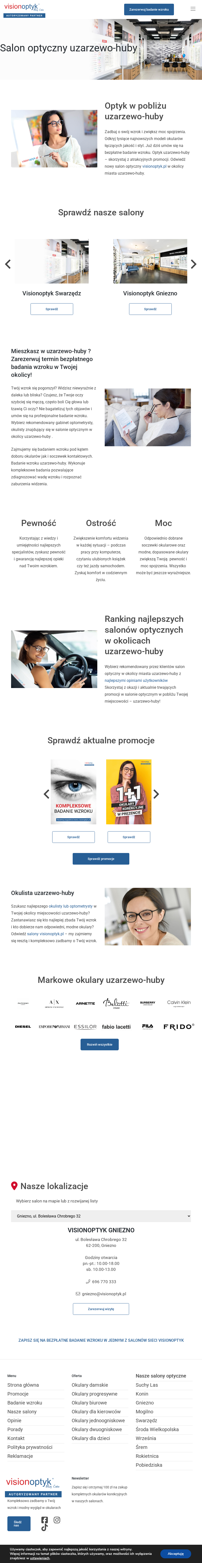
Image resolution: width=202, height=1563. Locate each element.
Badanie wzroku (24, 1403)
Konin (142, 1394)
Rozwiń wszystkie (99, 1044)
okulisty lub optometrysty (71, 906)
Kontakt (16, 1438)
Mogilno (144, 1412)
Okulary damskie (90, 1385)
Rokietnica (147, 1456)
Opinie (14, 1420)
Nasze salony (21, 1412)
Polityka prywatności (29, 1447)
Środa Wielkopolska (157, 1429)
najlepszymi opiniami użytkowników (136, 680)
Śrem (142, 1447)
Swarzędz (146, 1420)
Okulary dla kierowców (96, 1412)
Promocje (18, 1394)
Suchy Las (147, 1385)
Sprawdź (52, 309)
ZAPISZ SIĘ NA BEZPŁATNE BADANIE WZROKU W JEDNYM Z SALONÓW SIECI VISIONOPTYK (101, 1340)
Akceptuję (176, 1553)
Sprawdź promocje (101, 859)
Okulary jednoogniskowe (98, 1420)
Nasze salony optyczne (161, 1376)
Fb (45, 1520)
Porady (15, 1429)
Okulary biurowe (89, 1403)
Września (146, 1438)
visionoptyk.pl (154, 166)
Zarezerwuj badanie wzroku (149, 9)
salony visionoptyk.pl (45, 934)
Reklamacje (20, 1456)
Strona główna (23, 1385)
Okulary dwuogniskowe (97, 1429)
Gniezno (145, 1403)
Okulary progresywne (95, 1394)
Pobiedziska (149, 1465)
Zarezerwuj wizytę (101, 1309)
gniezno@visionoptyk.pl (104, 1293)
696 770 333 (104, 1281)
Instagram (57, 1520)
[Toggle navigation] (193, 9)
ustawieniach (40, 1558)
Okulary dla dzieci (91, 1438)
